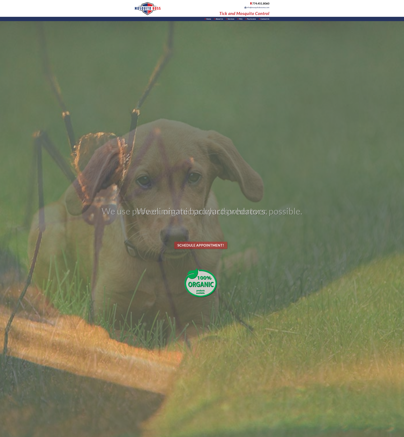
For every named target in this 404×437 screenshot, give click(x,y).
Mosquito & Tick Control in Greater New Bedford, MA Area (154, 9)
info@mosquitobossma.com (257, 7)
